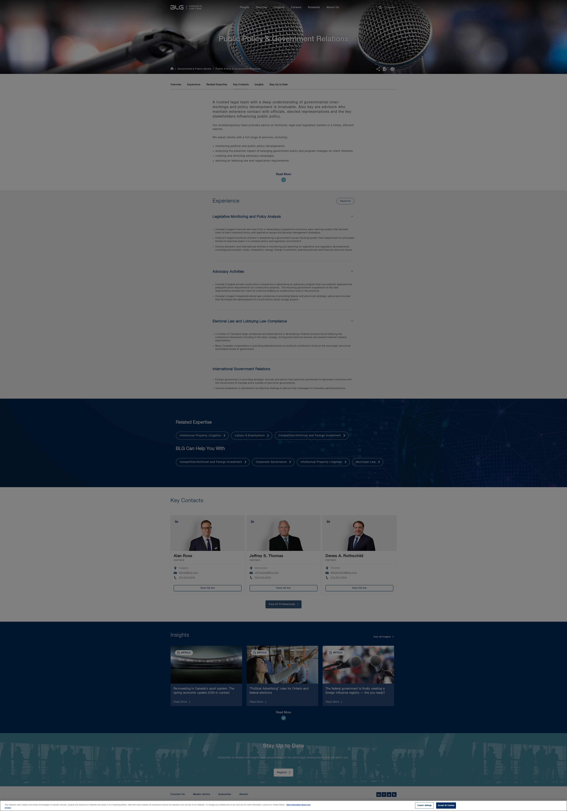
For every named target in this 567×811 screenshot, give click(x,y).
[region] (283, 806)
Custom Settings (424, 805)
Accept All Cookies (446, 805)
